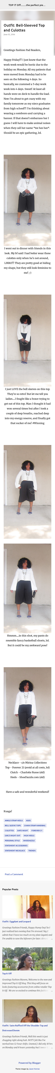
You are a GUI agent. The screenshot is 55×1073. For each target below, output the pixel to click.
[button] (5, 41)
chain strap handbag (34, 825)
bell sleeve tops (13, 825)
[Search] (51, 5)
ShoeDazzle (29, 840)
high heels (29, 835)
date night (22, 830)
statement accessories (16, 845)
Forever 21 (36, 830)
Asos (28, 820)
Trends (31, 850)
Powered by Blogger (29, 1062)
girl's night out (12, 835)
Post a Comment (14, 874)
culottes (9, 830)
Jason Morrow (34, 1069)
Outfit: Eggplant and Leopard (16, 921)
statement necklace (15, 850)
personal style (12, 840)
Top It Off (7, 973)
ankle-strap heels (14, 820)
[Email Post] (5, 816)
